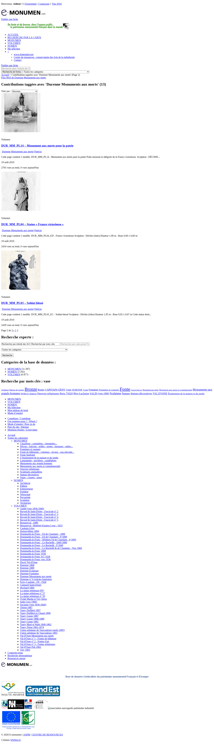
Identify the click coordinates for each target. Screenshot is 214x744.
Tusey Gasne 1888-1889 (32, 618)
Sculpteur (115, 393)
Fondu (85, 390)
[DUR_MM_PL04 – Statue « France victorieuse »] (20, 210)
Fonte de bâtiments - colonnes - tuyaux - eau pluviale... (47, 452)
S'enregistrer (30, 4)
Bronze (31, 389)
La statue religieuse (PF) (32, 590)
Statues (126, 393)
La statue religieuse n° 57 (32, 593)
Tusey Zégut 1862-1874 (32, 627)
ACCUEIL (13, 34)
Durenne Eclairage (29, 570)
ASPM (26, 734)
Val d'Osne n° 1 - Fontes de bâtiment (38, 638)
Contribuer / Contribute (19, 418)
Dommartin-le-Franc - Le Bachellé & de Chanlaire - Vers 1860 (51, 548)
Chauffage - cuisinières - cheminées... (38, 443)
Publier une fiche (9, 19)
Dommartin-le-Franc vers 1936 (35, 559)
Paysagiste (25, 497)
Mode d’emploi (15, 413)
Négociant (25, 494)
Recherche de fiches (12, 72)
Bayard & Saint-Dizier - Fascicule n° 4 (39, 517)
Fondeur (24, 491)
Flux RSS (57, 4)
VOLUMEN (14, 43)
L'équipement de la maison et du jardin (39, 457)
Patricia (38, 151)
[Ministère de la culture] (28, 708)
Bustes (41, 389)
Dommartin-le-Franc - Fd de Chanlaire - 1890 (42, 534)
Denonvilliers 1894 (29, 531)
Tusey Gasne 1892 (29, 621)
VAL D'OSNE (160, 393)
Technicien (25, 503)
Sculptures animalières (31, 472)
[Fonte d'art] (4, 708)
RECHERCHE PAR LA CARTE (24, 37)
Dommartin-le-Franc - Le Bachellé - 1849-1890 (43, 542)
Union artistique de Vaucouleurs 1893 (38, 633)
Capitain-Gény (27, 528)
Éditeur (23, 486)
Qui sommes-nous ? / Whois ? (22, 421)
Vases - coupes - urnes (31, 477)
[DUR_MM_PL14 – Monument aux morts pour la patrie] (20, 131)
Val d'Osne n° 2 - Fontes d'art (34, 641)
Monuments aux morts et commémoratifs (40, 466)
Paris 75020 (66, 393)
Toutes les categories (18, 438)
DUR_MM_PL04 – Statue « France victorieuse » (32, 224)
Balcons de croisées (16, 390)
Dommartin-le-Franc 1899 (33, 551)
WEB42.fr (15, 740)
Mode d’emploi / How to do (21, 424)
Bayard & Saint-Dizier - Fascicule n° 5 (39, 520)
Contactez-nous (15, 652)
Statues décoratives (141, 393)
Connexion (43, 4)
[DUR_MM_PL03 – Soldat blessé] (20, 288)
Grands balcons (136, 390)
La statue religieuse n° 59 (32, 596)
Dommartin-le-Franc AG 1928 (35, 556)
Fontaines (93, 389)
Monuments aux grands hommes (36, 463)
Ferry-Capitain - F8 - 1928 (33, 582)
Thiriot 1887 (26, 607)
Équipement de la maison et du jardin (186, 393)
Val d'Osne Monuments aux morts (37, 635)
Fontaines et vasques (109, 390)
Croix (68, 389)
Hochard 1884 (27, 587)
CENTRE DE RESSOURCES (47, 734)
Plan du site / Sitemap (18, 427)
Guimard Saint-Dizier (30, 585)
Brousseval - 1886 (29, 522)
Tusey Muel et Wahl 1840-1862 (35, 624)
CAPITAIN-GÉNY (55, 389)
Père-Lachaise (81, 393)
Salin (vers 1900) (28, 602)
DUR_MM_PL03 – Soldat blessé (22, 303)
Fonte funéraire (27, 455)
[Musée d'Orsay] (16, 708)
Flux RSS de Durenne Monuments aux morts (23, 77)
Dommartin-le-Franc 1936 (33, 553)
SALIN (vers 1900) (99, 393)
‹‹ (13, 330)
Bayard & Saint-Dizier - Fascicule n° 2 (39, 511)
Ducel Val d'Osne (28, 562)
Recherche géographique (20, 655)
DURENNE (77, 390)
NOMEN (12, 46)
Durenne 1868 (27, 565)
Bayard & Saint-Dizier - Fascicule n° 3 (39, 514)
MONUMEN (14, 40)
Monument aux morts (151, 390)
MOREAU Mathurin (29, 394)
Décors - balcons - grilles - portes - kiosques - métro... (46, 446)
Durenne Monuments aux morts (17, 151)
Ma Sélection (14, 407)
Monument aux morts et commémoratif (175, 390)
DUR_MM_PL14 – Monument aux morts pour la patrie (37, 145)
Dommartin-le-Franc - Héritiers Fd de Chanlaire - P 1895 (48, 539)
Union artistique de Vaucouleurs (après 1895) (42, 630)
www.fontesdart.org (24, 54)
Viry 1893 (25, 650)
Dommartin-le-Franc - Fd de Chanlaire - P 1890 (43, 537)
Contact (17, 60)
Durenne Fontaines (29, 573)
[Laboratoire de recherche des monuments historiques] (40, 708)
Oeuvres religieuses (48, 393)
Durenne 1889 (27, 568)
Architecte (5, 390)
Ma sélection (14, 48)
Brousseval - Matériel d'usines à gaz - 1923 (41, 525)
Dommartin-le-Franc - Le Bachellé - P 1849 (41, 545)
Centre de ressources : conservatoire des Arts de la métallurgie (44, 57)
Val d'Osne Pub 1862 (30, 647)
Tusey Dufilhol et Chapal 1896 (35, 613)
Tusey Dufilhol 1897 (30, 610)
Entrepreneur (26, 488)
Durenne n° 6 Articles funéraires (36, 579)
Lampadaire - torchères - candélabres (38, 460)
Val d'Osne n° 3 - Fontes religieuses (37, 644)
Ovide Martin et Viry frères (33, 599)
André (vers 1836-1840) (32, 508)
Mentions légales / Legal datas (22, 429)
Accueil (5, 74)
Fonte (125, 389)
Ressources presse (16, 658)
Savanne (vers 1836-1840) (33, 604)
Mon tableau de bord (18, 410)
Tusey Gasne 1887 (29, 616)
